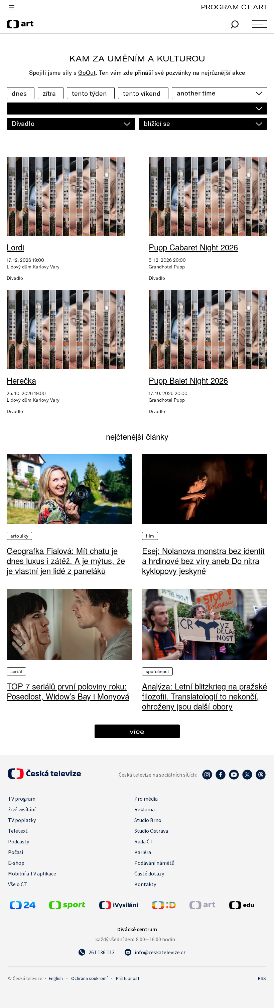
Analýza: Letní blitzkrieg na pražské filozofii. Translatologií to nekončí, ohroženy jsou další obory (204, 696)
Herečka (21, 380)
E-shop (16, 862)
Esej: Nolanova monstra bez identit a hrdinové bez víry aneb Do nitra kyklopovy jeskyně (203, 561)
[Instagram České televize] (207, 778)
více (137, 731)
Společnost (157, 671)
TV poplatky (22, 820)
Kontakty (145, 884)
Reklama (144, 809)
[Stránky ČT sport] (67, 907)
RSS (262, 978)
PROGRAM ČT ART (234, 7)
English (56, 978)
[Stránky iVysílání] (124, 905)
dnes (19, 93)
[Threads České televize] (260, 778)
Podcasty (18, 841)
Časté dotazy (149, 873)
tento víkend (142, 93)
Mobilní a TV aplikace (32, 873)
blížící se (157, 123)
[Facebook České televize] (220, 778)
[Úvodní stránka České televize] (44, 777)
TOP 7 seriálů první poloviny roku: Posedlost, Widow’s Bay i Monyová (68, 691)
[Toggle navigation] (11, 8)
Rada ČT (143, 841)
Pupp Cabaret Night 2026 (193, 247)
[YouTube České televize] (234, 778)
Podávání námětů (154, 862)
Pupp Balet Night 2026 (188, 380)
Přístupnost (127, 978)
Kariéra (142, 852)
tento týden (89, 93)
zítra (49, 93)
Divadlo (23, 123)
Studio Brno (147, 820)
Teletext (18, 830)
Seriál (16, 671)
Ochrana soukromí (89, 978)
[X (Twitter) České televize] (247, 778)
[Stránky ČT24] (22, 907)
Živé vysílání (21, 809)
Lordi (15, 247)
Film (150, 536)
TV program (21, 798)
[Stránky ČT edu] (246, 905)
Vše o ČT (17, 884)
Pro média (146, 798)
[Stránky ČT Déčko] (164, 907)
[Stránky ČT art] (202, 907)
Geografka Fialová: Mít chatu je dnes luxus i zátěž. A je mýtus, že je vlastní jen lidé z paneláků (66, 561)
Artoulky (19, 536)
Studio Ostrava (151, 830)
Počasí (15, 852)
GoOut (87, 72)
